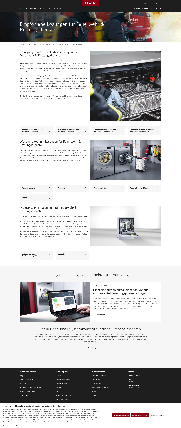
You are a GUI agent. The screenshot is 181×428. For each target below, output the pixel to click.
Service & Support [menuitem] (141, 9)
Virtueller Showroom (27, 392)
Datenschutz (15, 426)
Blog (21, 376)
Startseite (22, 44)
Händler (95, 392)
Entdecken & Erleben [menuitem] (37, 9)
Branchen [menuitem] (23, 9)
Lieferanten (96, 396)
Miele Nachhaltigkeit (63, 380)
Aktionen (23, 384)
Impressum (7, 426)
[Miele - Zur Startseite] (90, 3)
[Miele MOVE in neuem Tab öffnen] (151, 3)
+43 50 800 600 (134, 382)
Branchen (29, 44)
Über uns (59, 376)
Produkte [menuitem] (51, 9)
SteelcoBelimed (97, 384)
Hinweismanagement (63, 396)
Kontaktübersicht (134, 376)
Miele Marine (96, 380)
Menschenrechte (62, 399)
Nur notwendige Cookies (139, 415)
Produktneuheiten (26, 380)
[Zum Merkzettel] (157, 3)
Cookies (22, 426)
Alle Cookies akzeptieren (121, 415)
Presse (58, 388)
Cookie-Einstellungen (157, 415)
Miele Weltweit (61, 384)
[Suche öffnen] (145, 3)
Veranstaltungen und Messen (30, 388)
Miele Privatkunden (99, 376)
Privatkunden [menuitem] (156, 9)
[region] (90, 415)
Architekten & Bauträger (100, 388)
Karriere (58, 392)
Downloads (24, 396)
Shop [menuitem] (59, 9)
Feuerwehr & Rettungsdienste (42, 44)
